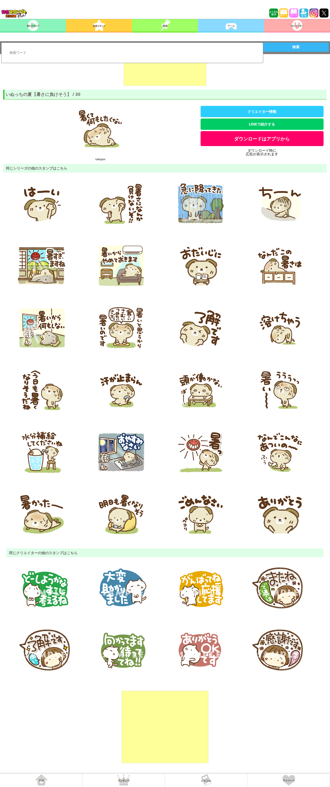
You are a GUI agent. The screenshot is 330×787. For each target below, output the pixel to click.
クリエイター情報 (262, 111)
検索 (296, 47)
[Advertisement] (165, 73)
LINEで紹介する (262, 124)
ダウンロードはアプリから (262, 139)
